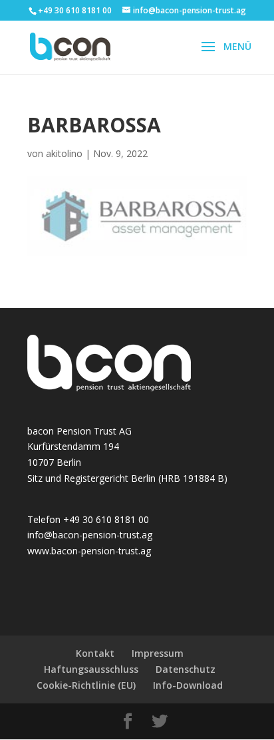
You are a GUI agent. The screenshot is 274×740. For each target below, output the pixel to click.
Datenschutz (185, 669)
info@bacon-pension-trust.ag (89, 534)
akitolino (64, 153)
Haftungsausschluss (91, 669)
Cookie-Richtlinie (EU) (86, 685)
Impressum (158, 653)
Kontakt (95, 653)
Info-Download (188, 685)
